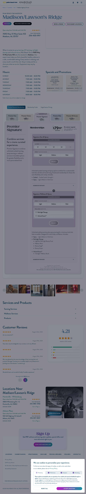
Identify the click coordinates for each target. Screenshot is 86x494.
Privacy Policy (53, 468)
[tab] (39, 472)
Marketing (77, 473)
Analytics (65, 473)
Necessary (40, 473)
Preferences (52, 473)
